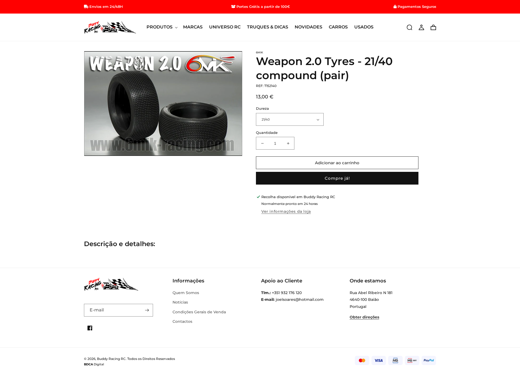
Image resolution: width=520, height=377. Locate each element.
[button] (161, 27)
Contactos (182, 321)
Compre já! (337, 178)
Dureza (262, 109)
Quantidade (267, 132)
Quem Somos (186, 292)
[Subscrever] (147, 310)
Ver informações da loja (286, 211)
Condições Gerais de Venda (199, 312)
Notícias (180, 302)
